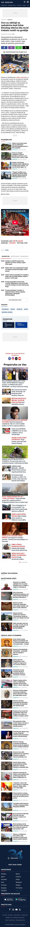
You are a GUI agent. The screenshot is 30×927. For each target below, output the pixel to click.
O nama (4, 915)
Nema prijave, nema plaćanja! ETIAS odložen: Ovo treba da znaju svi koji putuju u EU (21, 826)
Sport (24, 5)
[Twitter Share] (25, 47)
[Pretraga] (25, 2)
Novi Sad (19, 891)
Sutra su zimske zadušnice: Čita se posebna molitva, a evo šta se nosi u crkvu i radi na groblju (20, 155)
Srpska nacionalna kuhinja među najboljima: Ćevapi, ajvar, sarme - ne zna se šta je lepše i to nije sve (20, 165)
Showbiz (4, 879)
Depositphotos (20, 920)
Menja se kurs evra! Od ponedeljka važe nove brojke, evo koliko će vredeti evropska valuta (20, 713)
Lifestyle (4, 891)
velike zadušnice (21, 77)
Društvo (10, 19)
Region (18, 885)
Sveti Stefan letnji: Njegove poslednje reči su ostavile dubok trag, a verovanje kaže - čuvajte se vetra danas (21, 641)
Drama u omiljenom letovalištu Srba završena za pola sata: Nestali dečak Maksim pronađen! (20, 836)
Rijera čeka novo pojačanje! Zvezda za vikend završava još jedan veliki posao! (16, 269)
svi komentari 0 (8, 325)
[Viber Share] (11, 47)
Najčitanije (15, 256)
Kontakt (10, 915)
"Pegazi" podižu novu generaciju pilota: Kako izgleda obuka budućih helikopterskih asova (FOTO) (19, 174)
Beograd (15, 149)
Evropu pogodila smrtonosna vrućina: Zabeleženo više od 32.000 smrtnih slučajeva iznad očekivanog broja (17, 284)
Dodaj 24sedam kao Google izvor (16, 52)
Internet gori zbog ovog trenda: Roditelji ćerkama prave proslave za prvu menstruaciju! (21, 734)
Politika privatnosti (18, 917)
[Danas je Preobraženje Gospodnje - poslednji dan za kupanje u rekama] (6, 653)
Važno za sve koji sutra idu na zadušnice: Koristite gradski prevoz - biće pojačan (20, 146)
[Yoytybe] (16, 910)
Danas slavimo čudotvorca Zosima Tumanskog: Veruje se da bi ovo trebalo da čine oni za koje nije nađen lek (21, 615)
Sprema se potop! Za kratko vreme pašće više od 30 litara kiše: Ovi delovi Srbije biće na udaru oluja (21, 775)
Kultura (18, 877)
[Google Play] (20, 899)
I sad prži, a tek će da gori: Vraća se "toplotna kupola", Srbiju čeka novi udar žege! (20, 785)
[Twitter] (16, 358)
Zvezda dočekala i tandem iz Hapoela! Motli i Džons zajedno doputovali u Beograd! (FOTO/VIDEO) (15, 293)
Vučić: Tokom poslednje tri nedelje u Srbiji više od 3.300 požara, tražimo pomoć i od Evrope (17, 276)
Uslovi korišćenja (10, 920)
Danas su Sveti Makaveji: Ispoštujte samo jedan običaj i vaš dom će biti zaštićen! (20, 605)
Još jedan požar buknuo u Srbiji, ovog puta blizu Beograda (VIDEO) (20, 805)
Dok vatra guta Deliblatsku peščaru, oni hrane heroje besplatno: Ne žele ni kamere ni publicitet (21, 595)
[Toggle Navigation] (28, 2)
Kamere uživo (12, 5)
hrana (12, 309)
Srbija (18, 879)
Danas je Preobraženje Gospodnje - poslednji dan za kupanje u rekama (20, 652)
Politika (19, 5)
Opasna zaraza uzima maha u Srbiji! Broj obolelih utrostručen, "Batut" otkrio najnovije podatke (21, 682)
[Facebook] (9, 358)
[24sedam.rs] (7, 2)
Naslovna (3, 19)
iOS (14, 241)
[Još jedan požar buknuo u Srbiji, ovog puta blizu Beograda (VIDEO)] (6, 807)
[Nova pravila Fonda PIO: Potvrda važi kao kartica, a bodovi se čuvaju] (6, 817)
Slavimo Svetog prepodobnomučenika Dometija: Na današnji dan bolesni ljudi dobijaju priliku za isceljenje (20, 703)
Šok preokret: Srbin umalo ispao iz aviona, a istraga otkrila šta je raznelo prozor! (21, 724)
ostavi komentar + (21, 324)
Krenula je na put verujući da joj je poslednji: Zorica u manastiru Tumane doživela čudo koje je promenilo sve (20, 672)
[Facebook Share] (4, 47)
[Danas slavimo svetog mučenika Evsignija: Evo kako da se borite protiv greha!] (6, 796)
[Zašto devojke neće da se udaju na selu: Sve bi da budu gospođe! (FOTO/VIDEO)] (6, 627)
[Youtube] (19, 358)
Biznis (18, 874)
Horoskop (19, 888)
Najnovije (4, 5)
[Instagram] (13, 358)
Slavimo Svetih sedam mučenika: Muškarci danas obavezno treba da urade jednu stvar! (20, 693)
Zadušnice (5, 309)
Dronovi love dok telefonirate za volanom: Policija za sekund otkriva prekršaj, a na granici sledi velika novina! (21, 754)
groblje (19, 309)
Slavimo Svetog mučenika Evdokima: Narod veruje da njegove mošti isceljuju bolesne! (21, 744)
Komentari (24, 256)
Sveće (26, 309)
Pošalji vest (9, 917)
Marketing (24, 915)
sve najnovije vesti (15, 300)
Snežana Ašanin (7, 312)
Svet (2, 882)
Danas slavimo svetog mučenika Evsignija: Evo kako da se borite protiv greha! (21, 795)
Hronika (3, 885)
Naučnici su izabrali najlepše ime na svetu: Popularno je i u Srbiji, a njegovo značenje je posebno (20, 584)
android (20, 241)
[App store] (9, 899)
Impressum (17, 915)
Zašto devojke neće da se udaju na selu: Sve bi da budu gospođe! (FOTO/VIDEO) (20, 626)
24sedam (12, 243)
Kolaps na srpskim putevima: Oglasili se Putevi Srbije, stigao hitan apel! (15, 262)
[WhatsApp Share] (18, 47)
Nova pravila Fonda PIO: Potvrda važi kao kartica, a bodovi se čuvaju (21, 816)
